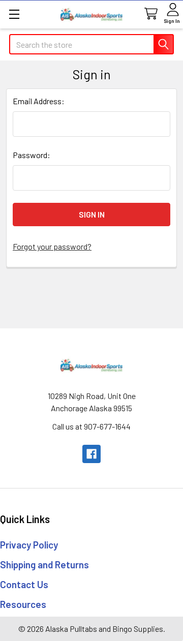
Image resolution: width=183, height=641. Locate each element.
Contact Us (24, 584)
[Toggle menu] (14, 14)
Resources (23, 604)
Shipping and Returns (44, 564)
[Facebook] (91, 454)
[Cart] (150, 14)
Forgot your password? (52, 246)
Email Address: (39, 101)
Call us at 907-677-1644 (91, 426)
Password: (31, 155)
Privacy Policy (29, 545)
